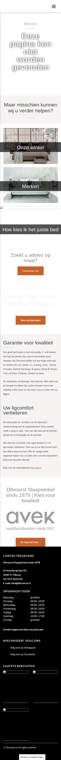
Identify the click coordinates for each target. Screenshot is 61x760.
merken (37, 467)
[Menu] (53, 6)
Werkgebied (10, 754)
